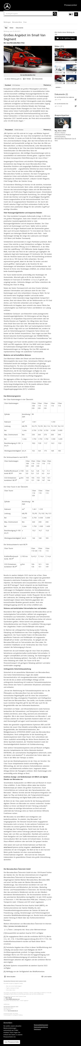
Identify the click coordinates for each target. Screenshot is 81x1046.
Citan (25, 22)
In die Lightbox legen (67, 38)
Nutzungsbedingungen (41, 1025)
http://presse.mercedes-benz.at (15, 926)
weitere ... (59, 87)
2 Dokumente (38, 79)
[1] (5, 933)
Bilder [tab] (11, 28)
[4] (5, 966)
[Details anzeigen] (75, 62)
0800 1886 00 (8, 997)
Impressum (37, 1029)
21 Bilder (28, 79)
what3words (35, 847)
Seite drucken (11, 976)
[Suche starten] (55, 14)
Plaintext (46, 85)
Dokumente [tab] (19, 28)
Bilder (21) (59, 46)
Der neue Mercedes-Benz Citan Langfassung (64, 97)
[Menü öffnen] (76, 14)
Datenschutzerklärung (41, 1027)
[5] (5, 971)
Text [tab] (6, 28)
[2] (5, 936)
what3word (8, 847)
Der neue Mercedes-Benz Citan (27, 75)
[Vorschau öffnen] (28, 59)
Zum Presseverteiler (11, 1042)
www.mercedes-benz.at (13, 1010)
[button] (71, 14)
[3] (5, 947)
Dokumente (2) (61, 94)
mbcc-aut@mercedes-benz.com (13, 999)
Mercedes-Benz (17, 22)
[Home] (6, 6)
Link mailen (48, 976)
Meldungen (7, 22)
